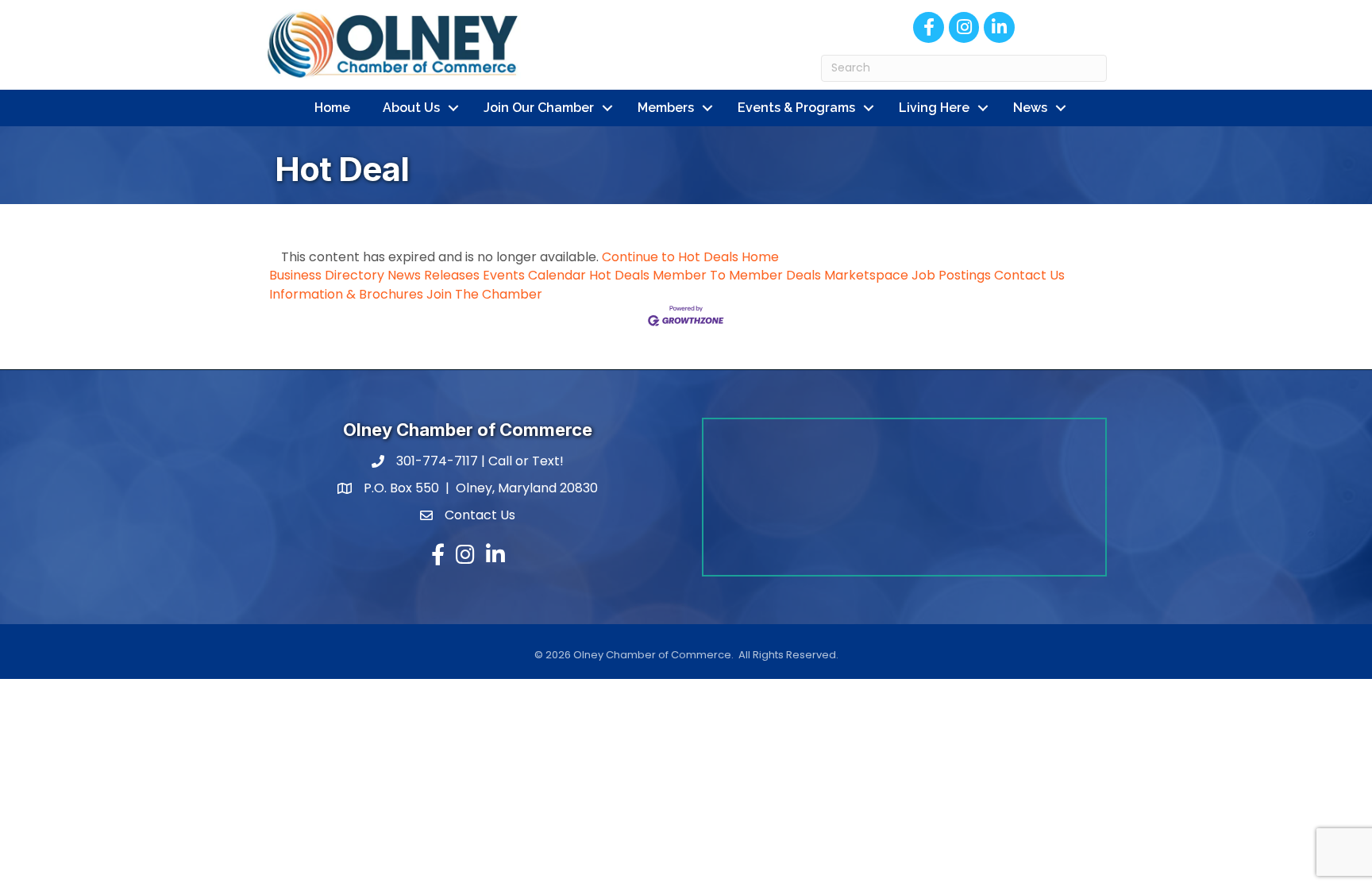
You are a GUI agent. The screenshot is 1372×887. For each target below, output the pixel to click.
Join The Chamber (484, 294)
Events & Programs (796, 107)
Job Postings (951, 275)
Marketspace (866, 275)
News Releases (433, 275)
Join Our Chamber (539, 107)
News (1030, 107)
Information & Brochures (346, 294)
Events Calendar (534, 275)
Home (332, 107)
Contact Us (1029, 275)
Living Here (934, 107)
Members (666, 107)
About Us (411, 107)
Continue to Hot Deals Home (690, 257)
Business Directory (326, 275)
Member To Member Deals (737, 275)
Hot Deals (619, 275)
